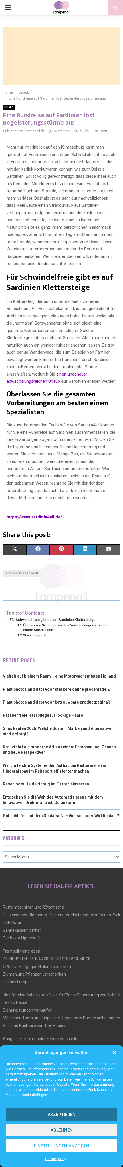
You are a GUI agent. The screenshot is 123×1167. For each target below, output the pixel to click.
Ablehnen (62, 1130)
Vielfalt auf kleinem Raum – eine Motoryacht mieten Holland (59, 676)
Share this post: (35, 635)
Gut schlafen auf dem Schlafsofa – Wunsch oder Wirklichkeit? (61, 815)
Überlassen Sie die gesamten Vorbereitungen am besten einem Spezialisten (67, 627)
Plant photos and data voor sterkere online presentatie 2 (56, 689)
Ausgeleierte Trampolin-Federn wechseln (40, 1038)
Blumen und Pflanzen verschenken (34, 974)
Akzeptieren (62, 1114)
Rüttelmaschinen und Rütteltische (33, 907)
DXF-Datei (12, 922)
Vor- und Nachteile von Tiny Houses (34, 1025)
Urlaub (8, 107)
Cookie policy (55, 1159)
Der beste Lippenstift (22, 938)
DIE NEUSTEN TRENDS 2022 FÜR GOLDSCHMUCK (46, 959)
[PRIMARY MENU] (7, 7)
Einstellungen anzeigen (61, 1145)
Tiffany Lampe (16, 982)
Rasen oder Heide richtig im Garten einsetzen (46, 784)
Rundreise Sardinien (22, 573)
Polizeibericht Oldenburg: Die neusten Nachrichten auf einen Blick (61, 915)
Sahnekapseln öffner (22, 930)
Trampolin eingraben (21, 951)
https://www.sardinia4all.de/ (34, 517)
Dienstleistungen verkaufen (28, 1010)
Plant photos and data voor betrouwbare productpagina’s (57, 702)
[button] (114, 1052)
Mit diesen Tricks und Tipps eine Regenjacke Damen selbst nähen (61, 1018)
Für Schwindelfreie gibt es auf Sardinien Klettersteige (52, 619)
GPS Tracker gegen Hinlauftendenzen (37, 966)
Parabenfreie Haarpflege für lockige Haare (43, 715)
